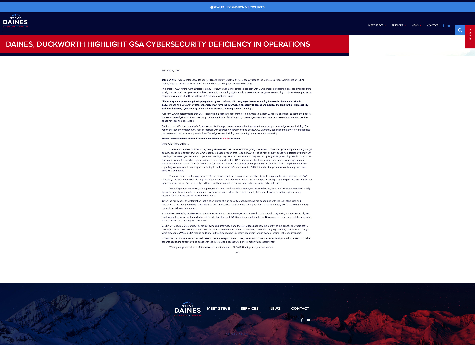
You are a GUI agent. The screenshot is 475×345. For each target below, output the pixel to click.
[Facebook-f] (302, 320)
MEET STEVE (375, 25)
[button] (460, 30)
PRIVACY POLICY (237, 334)
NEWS (415, 25)
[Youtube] (309, 320)
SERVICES (397, 25)
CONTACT (433, 25)
